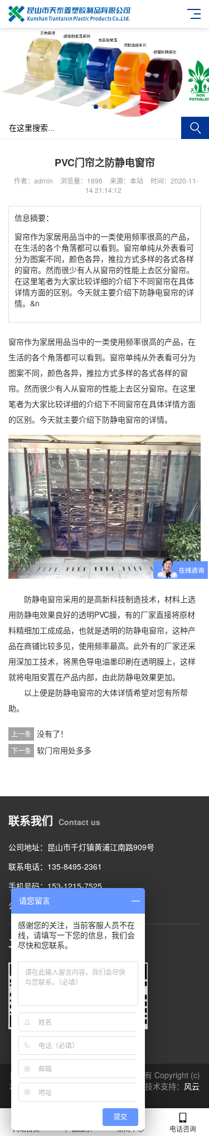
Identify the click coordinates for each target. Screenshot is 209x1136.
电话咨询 (182, 1128)
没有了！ (52, 733)
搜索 (195, 128)
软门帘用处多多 (64, 750)
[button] (96, 107)
